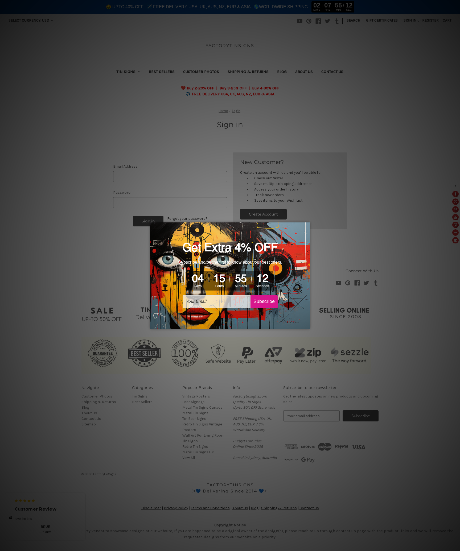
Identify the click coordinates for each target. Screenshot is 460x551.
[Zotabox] (306, 324)
